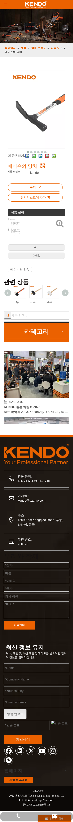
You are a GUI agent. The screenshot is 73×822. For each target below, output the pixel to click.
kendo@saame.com (31, 500)
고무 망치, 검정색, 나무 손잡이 (35, 302)
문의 (33, 187)
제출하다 (19, 625)
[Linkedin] (19, 750)
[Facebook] (8, 750)
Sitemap (48, 800)
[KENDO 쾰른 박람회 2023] (36, 395)
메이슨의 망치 (20, 269)
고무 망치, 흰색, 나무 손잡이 (52, 302)
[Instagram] (53, 750)
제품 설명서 (17, 779)
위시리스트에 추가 (33, 197)
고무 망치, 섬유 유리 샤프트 (19, 302)
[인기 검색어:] (7, 315)
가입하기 (23, 739)
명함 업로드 (15, 714)
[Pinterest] (8, 759)
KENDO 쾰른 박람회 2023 (22, 405)
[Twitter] (30, 750)
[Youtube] (42, 750)
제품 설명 (17, 212)
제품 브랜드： (15, 171)
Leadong (36, 800)
